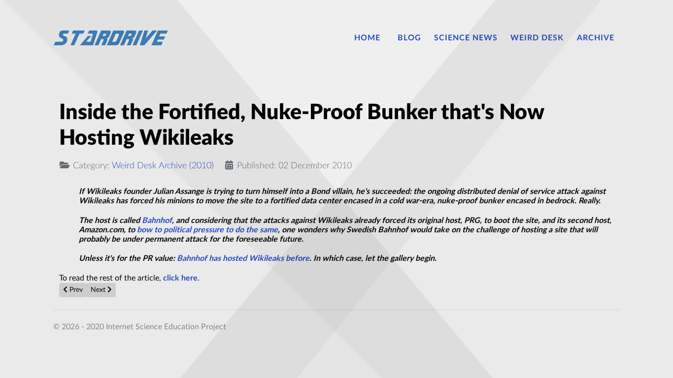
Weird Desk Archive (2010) (163, 165)
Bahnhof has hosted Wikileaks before (243, 258)
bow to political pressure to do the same (207, 230)
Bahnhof (157, 220)
